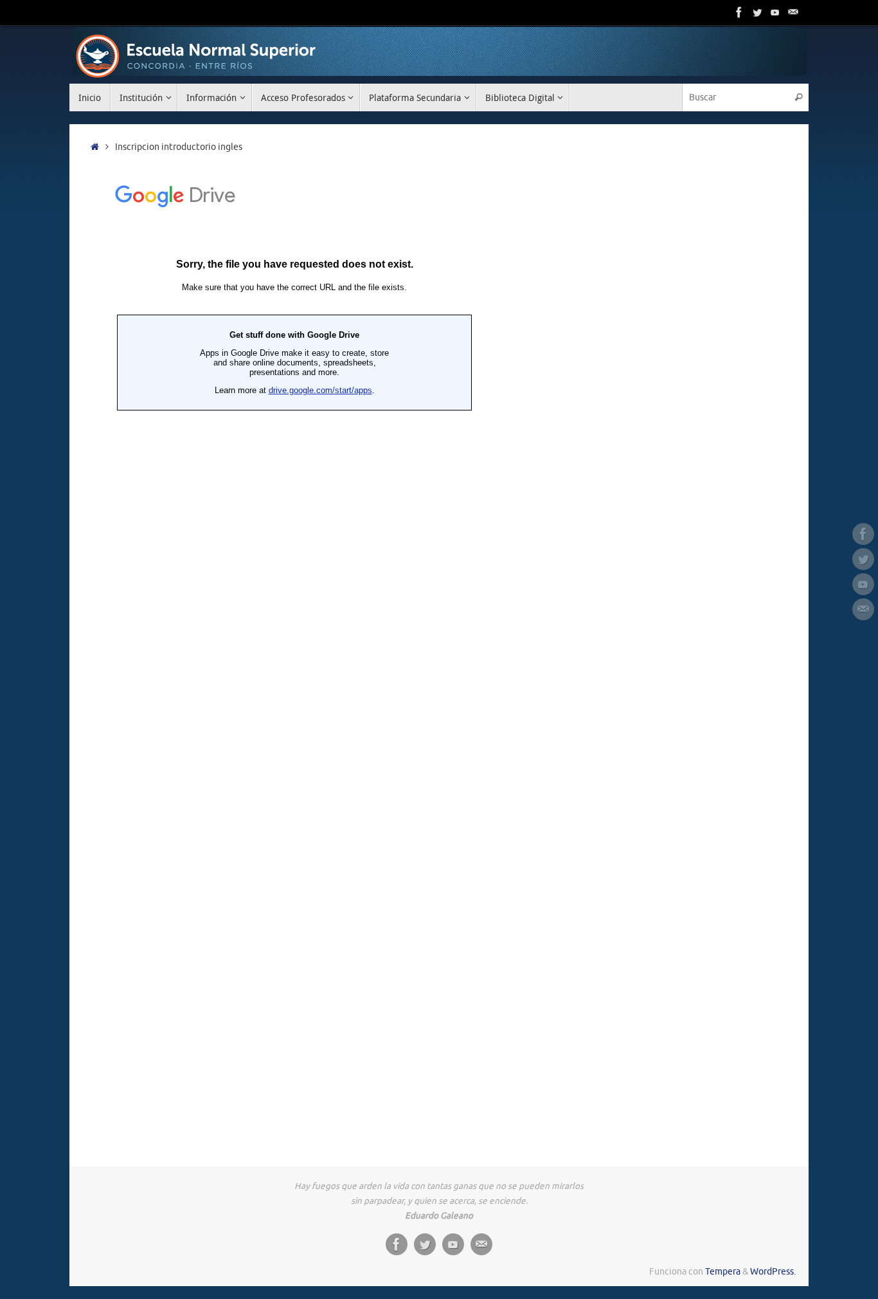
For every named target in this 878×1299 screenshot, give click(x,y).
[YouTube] (775, 12)
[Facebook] (739, 12)
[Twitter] (757, 12)
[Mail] (793, 12)
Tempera (722, 1271)
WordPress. (773, 1271)
